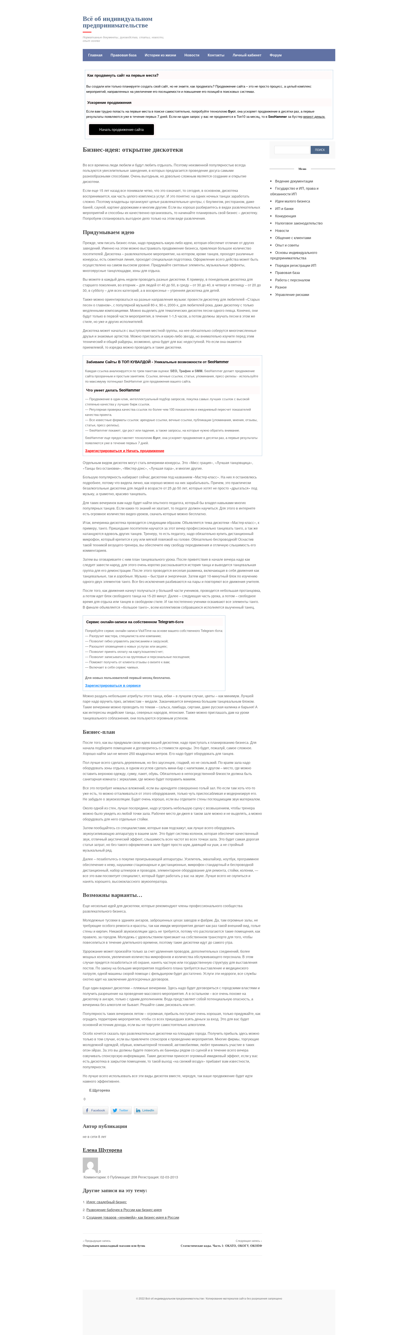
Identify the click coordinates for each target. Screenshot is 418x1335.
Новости (191, 54)
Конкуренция (285, 215)
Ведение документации (294, 181)
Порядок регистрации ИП (295, 265)
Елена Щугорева (102, 1150)
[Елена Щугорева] (91, 1171)
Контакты (216, 54)
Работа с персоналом (292, 279)
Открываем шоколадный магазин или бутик (114, 1245)
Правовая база (124, 54)
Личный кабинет (247, 54)
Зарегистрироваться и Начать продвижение (124, 450)
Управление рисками (292, 294)
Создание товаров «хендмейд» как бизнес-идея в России (132, 1217)
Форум (276, 54)
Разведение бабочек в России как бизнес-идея (124, 1209)
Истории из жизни (160, 54)
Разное (281, 287)
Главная (95, 54)
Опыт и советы (287, 245)
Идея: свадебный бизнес (106, 1201)
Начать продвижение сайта (121, 129)
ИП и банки (284, 208)
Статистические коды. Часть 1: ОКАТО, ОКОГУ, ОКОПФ (221, 1245)
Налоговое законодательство (299, 223)
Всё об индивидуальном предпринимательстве (117, 22)
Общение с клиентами (293, 237)
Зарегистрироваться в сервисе (113, 685)
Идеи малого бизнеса (292, 201)
